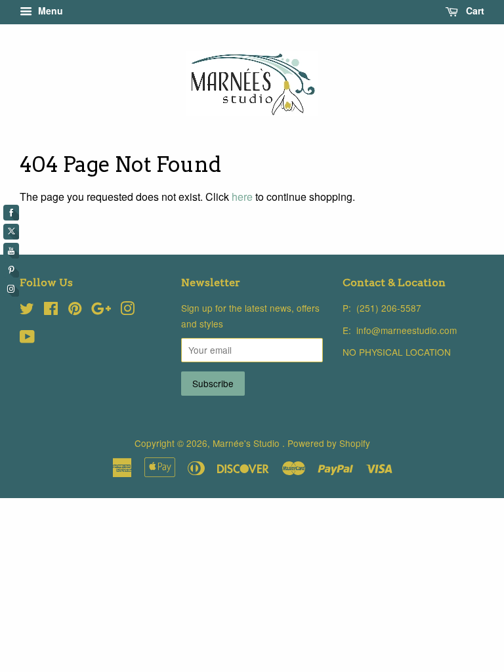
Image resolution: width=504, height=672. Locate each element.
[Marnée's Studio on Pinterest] (75, 310)
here (242, 196)
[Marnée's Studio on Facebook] (50, 310)
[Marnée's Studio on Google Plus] (101, 310)
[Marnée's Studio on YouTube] (27, 338)
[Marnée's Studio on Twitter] (27, 310)
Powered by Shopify (328, 443)
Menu (49, 10)
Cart (473, 10)
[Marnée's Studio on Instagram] (127, 310)
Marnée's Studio (247, 443)
